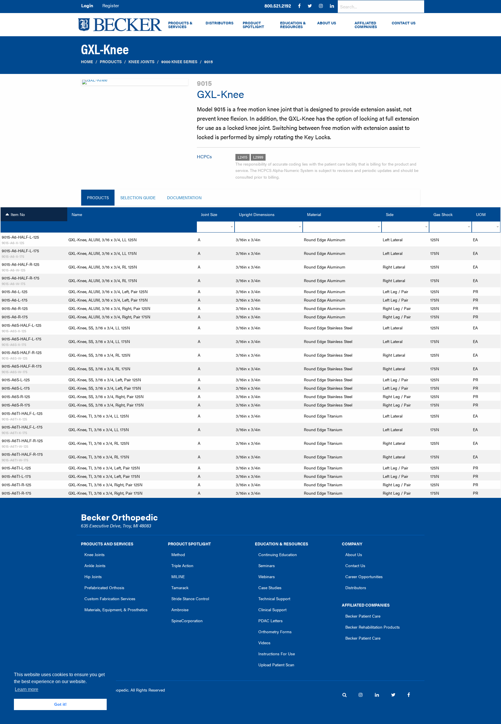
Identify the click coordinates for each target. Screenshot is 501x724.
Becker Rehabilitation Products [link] (372, 627)
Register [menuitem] (110, 5)
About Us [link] (353, 554)
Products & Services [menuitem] (180, 24)
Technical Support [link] (274, 598)
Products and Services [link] (107, 544)
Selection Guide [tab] (137, 197)
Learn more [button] (26, 689)
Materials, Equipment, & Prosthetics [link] (116, 609)
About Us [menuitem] (326, 23)
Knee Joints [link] (94, 554)
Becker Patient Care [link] (362, 616)
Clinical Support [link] (272, 609)
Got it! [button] (60, 704)
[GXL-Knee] (134, 83)
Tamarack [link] (179, 587)
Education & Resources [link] (281, 544)
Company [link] (352, 544)
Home (87, 61)
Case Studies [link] (270, 587)
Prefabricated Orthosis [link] (104, 587)
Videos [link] (264, 642)
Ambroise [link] (179, 609)
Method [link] (178, 554)
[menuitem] (278, 6)
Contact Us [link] (355, 565)
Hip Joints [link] (93, 576)
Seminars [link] (266, 565)
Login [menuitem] (87, 5)
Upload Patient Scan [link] (276, 664)
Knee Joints (141, 61)
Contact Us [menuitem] (403, 23)
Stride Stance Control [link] (190, 598)
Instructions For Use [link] (276, 653)
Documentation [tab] (184, 197)
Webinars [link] (266, 576)
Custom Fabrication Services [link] (109, 598)
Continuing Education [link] (277, 554)
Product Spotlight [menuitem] (253, 24)
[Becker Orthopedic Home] (120, 24)
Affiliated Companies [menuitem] (366, 24)
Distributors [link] (355, 587)
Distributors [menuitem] (219, 23)
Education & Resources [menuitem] (293, 24)
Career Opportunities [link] (364, 576)
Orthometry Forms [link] (275, 631)
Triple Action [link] (182, 565)
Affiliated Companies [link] (366, 605)
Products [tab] (98, 197)
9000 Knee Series (179, 61)
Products (111, 61)
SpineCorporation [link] (187, 620)
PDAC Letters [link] (270, 620)
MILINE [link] (178, 576)
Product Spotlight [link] (189, 544)
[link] (278, 6)
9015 (208, 61)
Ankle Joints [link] (95, 565)
